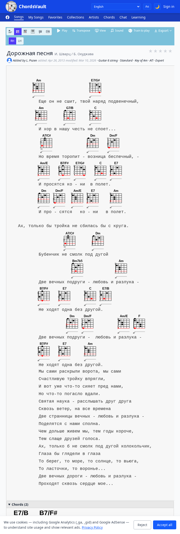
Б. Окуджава (84, 54)
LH (20, 41)
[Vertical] (25, 31)
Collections (75, 17)
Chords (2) (20, 504)
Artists (94, 17)
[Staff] (40, 31)
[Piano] (33, 31)
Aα (147, 6)
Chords (109, 17)
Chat (123, 17)
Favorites (55, 17)
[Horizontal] (18, 31)
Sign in (168, 6)
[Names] (10, 31)
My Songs (36, 17)
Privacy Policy (92, 527)
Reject (142, 525)
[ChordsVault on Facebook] (7, 17)
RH (12, 41)
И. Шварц (63, 54)
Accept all (164, 525)
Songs (19, 17)
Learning (138, 17)
